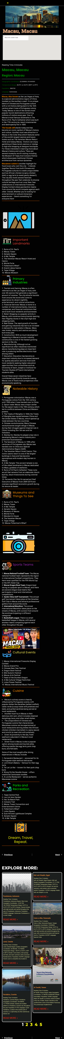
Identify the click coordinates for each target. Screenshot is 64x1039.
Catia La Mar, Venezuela (42, 918)
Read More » (10, 919)
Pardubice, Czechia (10, 995)
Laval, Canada (8, 942)
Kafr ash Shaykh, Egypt (42, 875)
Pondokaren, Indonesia (11, 896)
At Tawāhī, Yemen (40, 987)
